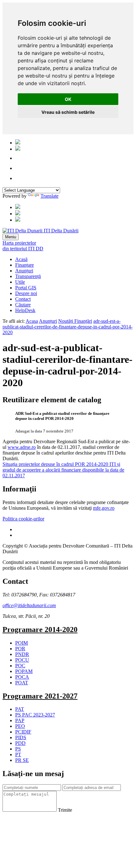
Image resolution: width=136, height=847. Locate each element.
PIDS (20, 737)
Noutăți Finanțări (75, 321)
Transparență (28, 276)
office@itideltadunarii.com (29, 605)
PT (18, 754)
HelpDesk (25, 310)
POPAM (24, 671)
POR (20, 648)
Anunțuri (24, 270)
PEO (20, 726)
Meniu (10, 237)
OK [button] (68, 99)
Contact (23, 299)
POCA (22, 677)
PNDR (22, 654)
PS (18, 748)
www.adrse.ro (22, 447)
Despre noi (26, 293)
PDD (20, 743)
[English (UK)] (17, 149)
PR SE (22, 760)
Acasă (21, 259)
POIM (21, 643)
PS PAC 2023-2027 (35, 714)
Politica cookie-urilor (23, 518)
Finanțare (24, 265)
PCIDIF (23, 731)
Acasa (32, 321)
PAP (19, 720)
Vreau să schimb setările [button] (68, 112)
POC (20, 665)
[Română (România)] (17, 142)
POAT (21, 682)
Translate (49, 196)
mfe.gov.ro (103, 508)
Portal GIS (25, 287)
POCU (22, 660)
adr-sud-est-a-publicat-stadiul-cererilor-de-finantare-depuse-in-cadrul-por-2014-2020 (68, 326)
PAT (19, 709)
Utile (20, 282)
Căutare (23, 304)
